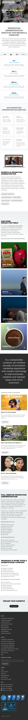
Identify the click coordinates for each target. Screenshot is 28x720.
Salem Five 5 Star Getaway (8, 412)
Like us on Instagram (7, 688)
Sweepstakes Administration (8, 193)
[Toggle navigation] (25, 2)
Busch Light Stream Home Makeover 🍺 (12, 442)
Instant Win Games (6, 200)
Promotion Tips (4, 652)
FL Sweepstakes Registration (7, 647)
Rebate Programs (17, 197)
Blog (2, 654)
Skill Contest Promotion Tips (7, 650)
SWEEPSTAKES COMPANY (13, 562)
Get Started (14, 606)
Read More (5, 421)
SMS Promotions (5, 203)
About (2, 669)
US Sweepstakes (5, 631)
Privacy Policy (4, 677)
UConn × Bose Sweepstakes (8, 473)
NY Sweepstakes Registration (8, 645)
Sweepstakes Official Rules (7, 639)
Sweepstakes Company (6, 629)
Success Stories (4, 671)
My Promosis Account (6, 679)
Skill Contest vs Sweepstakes (7, 643)
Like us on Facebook (7, 686)
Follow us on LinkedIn (7, 690)
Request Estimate (5, 675)
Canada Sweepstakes (6, 633)
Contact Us (3, 673)
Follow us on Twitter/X (7, 684)
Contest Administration (7, 197)
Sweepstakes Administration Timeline (9, 648)
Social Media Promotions (16, 200)
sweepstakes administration (15, 226)
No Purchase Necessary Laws (8, 641)
